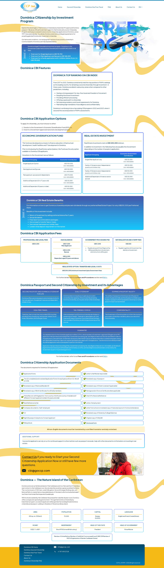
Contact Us (131, 7)
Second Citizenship (74, 7)
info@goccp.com (64, 547)
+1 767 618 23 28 (63, 551)
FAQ (109, 7)
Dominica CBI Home (31, 547)
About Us (119, 7)
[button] (140, 7)
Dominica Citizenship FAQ (33, 561)
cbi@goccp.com (39, 470)
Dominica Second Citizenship (34, 550)
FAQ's (105, 277)
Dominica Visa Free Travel (94, 7)
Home (60, 7)
